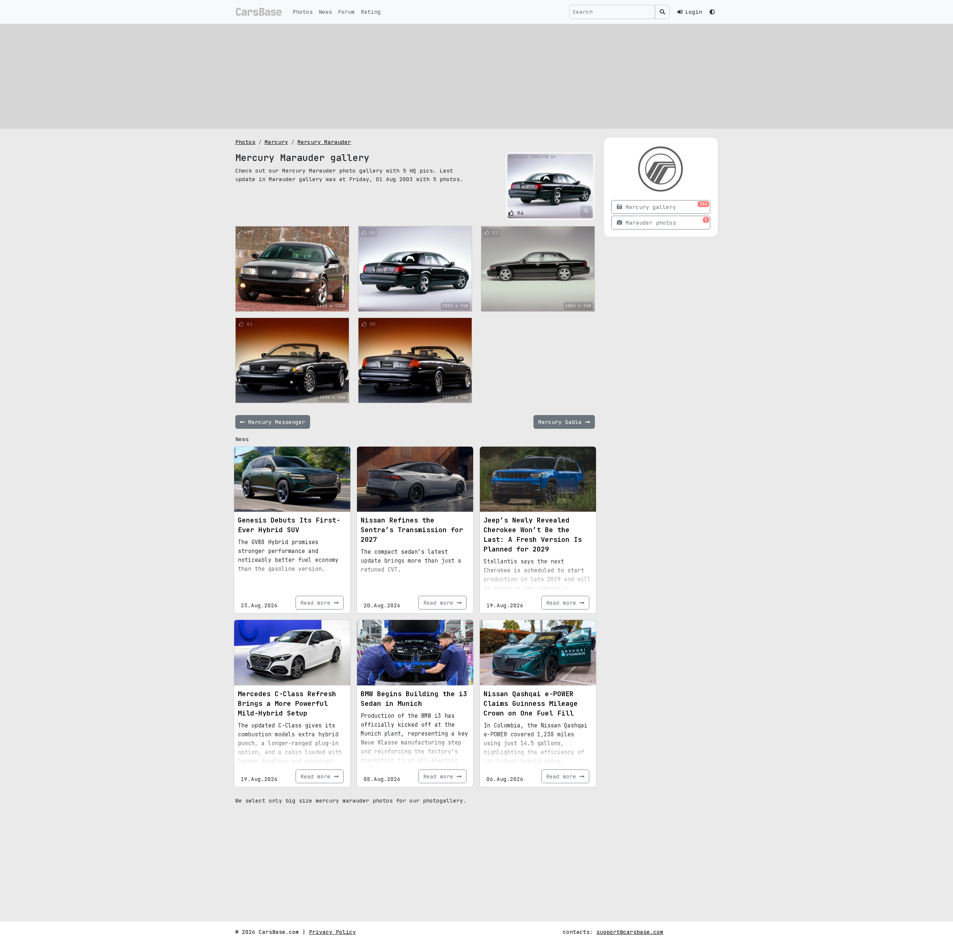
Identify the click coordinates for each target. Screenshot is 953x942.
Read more (317, 602)
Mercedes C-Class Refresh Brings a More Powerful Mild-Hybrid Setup (287, 703)
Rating (371, 11)
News (325, 11)
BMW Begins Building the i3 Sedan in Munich (414, 698)
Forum (346, 11)
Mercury (276, 141)
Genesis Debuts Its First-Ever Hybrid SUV (289, 525)
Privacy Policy (332, 931)
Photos (303, 11)
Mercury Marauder (324, 141)
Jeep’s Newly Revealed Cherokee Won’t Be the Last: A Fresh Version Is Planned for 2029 (533, 534)
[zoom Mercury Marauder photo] (586, 211)
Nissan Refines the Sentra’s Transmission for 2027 (412, 530)
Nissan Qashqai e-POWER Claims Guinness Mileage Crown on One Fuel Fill (531, 703)
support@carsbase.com (629, 931)
